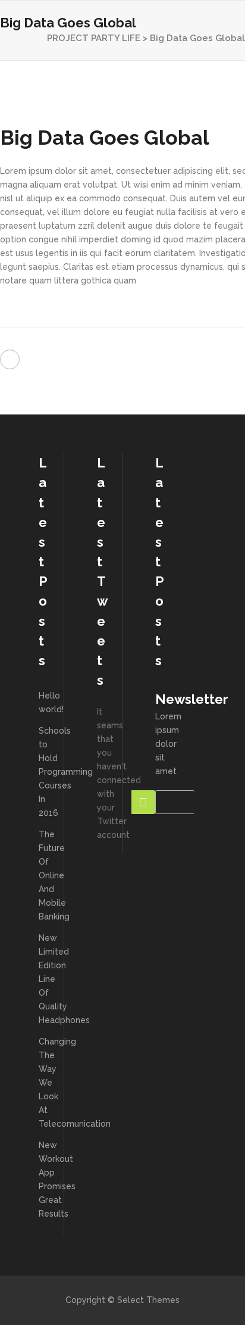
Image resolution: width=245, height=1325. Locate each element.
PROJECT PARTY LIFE (93, 38)
